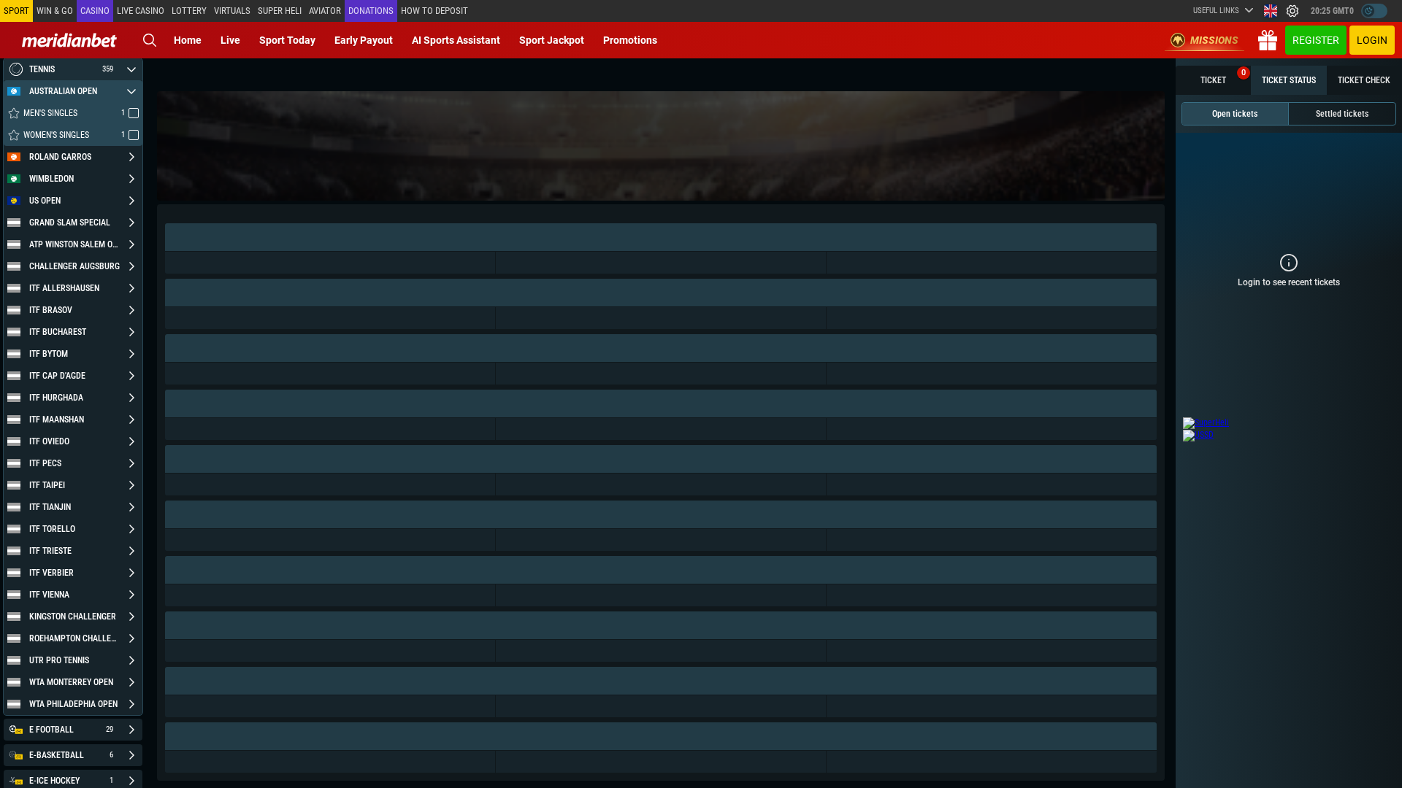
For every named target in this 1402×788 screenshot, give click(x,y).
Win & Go (55, 10)
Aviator (325, 10)
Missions (1214, 40)
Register (1315, 40)
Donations (371, 10)
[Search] (150, 40)
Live (230, 40)
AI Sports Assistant (456, 40)
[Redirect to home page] (69, 40)
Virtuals (232, 10)
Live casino (140, 10)
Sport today (287, 40)
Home (188, 40)
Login (1372, 40)
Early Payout (363, 40)
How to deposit (434, 10)
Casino (95, 10)
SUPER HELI (280, 10)
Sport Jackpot (551, 40)
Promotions (630, 40)
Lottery (189, 10)
